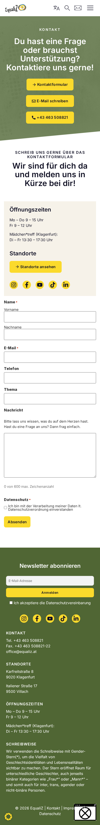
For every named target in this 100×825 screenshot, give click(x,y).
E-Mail (11, 348)
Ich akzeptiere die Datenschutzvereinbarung (52, 602)
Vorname (11, 309)
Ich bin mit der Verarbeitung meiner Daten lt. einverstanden (44, 507)
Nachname (13, 327)
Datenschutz (50, 813)
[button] (8, 816)
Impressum (73, 808)
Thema (10, 389)
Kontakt (53, 808)
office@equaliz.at (21, 651)
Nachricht (13, 410)
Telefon (11, 368)
